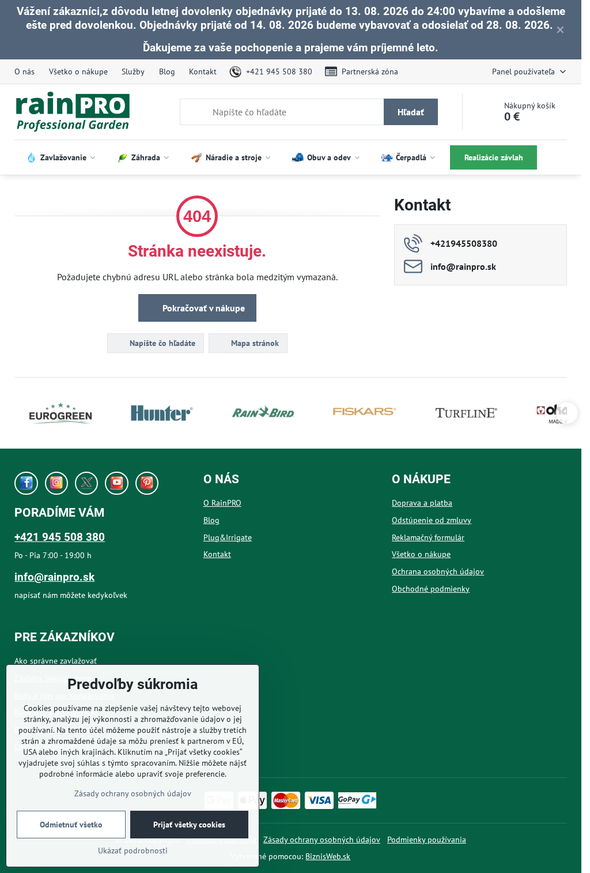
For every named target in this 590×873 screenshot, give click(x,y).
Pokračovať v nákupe (202, 308)
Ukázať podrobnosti (133, 850)
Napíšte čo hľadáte (161, 343)
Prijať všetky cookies (189, 824)
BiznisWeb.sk (327, 856)
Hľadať (411, 112)
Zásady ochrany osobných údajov (321, 839)
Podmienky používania (426, 839)
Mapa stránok (254, 343)
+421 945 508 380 (59, 537)
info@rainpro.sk (54, 577)
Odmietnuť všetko (71, 824)
